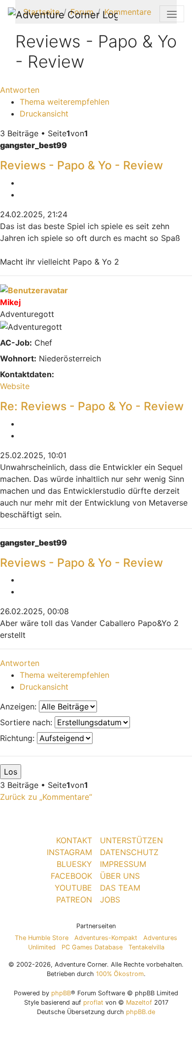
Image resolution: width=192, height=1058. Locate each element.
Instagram (69, 852)
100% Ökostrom (120, 974)
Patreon (74, 899)
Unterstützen (131, 840)
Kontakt (74, 840)
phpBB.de (140, 1012)
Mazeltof (139, 1002)
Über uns (120, 876)
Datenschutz (129, 852)
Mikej (10, 302)
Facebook (71, 876)
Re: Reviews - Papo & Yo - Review (92, 406)
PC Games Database (92, 947)
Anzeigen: (19, 706)
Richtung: (18, 738)
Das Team (120, 888)
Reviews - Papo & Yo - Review (81, 165)
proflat (93, 1002)
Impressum (123, 864)
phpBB (61, 993)
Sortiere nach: (27, 722)
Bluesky (74, 864)
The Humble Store (41, 937)
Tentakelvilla (146, 947)
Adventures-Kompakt (105, 937)
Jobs (110, 899)
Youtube (73, 888)
